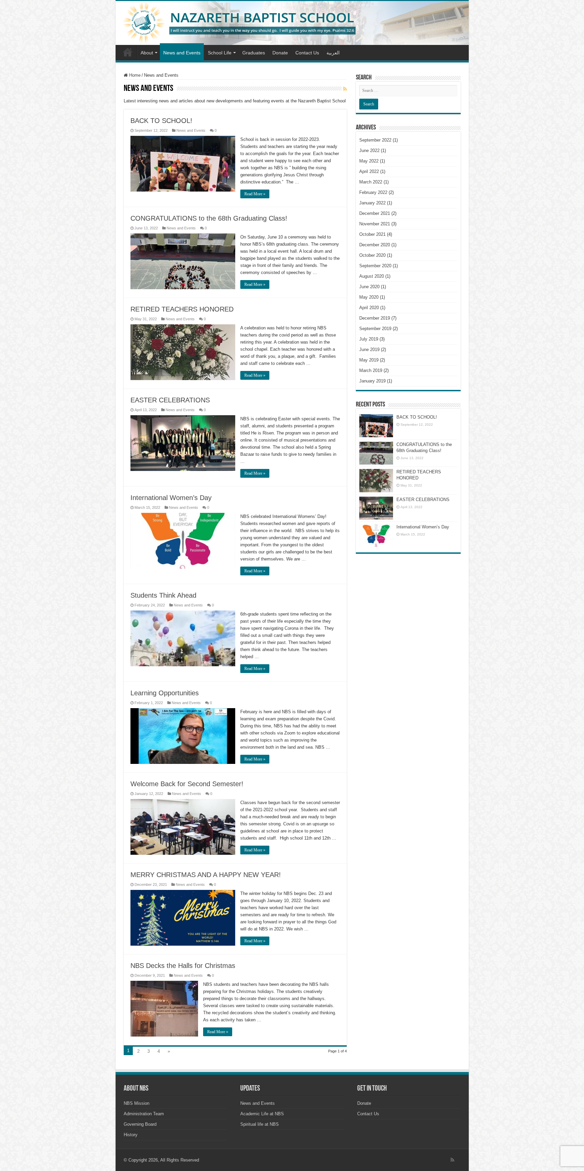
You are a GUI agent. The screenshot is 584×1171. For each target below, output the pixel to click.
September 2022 (375, 140)
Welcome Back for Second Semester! (186, 784)
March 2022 (370, 181)
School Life (220, 52)
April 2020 (369, 307)
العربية (333, 52)
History (131, 1134)
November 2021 (374, 223)
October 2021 (372, 234)
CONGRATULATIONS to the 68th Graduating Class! (208, 218)
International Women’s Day (171, 497)
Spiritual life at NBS (259, 1124)
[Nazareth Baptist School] (292, 23)
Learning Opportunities (164, 693)
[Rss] (452, 1160)
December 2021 (374, 213)
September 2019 (375, 328)
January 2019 (372, 380)
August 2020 (371, 276)
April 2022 (369, 171)
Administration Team (144, 1113)
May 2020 (369, 297)
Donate (280, 52)
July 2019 (368, 339)
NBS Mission (136, 1103)
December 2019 (374, 318)
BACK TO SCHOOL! (161, 120)
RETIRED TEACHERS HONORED (182, 309)
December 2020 (374, 244)
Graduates (253, 52)
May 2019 (369, 360)
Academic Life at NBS (262, 1113)
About (147, 52)
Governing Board (140, 1124)
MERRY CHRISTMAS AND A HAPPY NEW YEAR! (205, 874)
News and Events (181, 52)
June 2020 (369, 286)
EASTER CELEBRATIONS (170, 400)
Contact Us (307, 52)
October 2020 (372, 255)
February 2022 (373, 192)
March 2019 (370, 370)
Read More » (254, 194)
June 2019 (369, 349)
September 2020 (375, 265)
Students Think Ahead (163, 595)
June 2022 (369, 150)
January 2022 (372, 202)
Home (128, 52)
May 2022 (369, 161)
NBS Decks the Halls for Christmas (182, 965)
